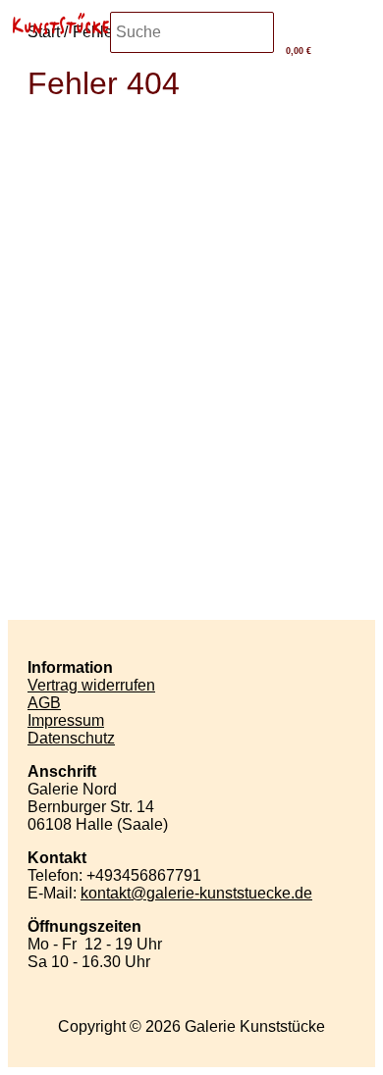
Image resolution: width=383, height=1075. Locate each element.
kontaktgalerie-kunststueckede (196, 893)
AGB (44, 702)
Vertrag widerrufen (91, 685)
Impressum (65, 720)
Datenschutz (71, 738)
